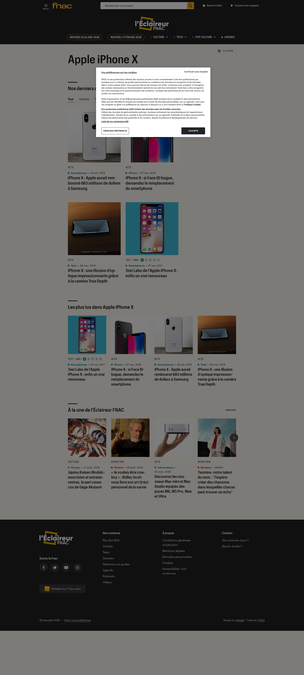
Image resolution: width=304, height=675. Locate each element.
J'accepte (193, 131)
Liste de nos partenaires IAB (114, 121)
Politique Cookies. (192, 104)
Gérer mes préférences (115, 131)
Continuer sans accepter (196, 71)
